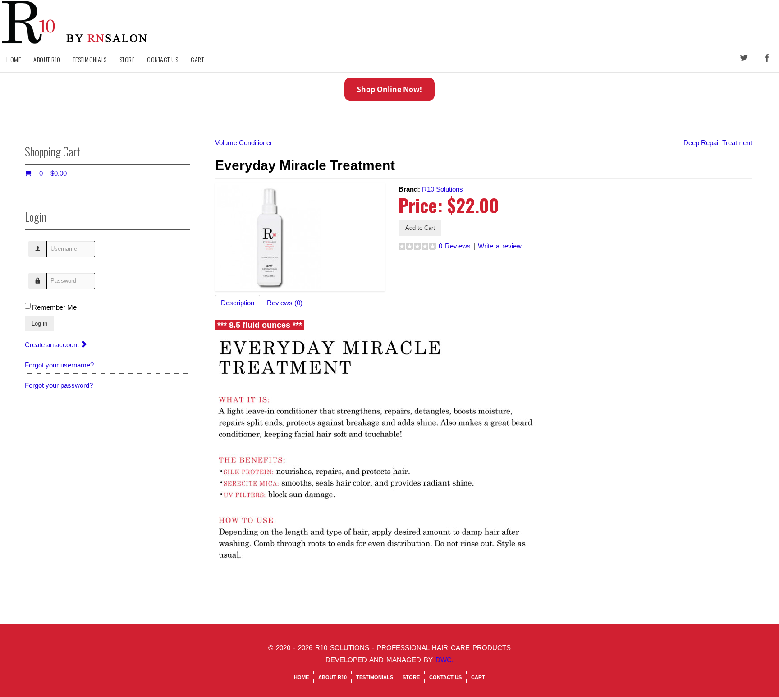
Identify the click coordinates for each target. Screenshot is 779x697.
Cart (197, 59)
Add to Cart (420, 228)
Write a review (500, 246)
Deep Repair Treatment (717, 143)
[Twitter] (744, 58)
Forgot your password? (59, 385)
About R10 (46, 59)
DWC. (444, 660)
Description (237, 303)
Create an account (53, 344)
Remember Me (54, 307)
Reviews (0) (284, 303)
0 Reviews (455, 246)
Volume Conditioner (243, 143)
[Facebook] (768, 58)
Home (13, 59)
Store (127, 59)
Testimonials (90, 59)
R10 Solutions (442, 189)
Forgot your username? (59, 365)
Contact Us (162, 59)
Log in (39, 323)
